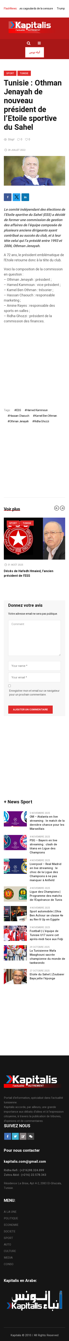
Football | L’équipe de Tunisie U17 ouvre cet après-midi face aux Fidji (46, 935)
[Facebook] (8, 197)
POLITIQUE (11, 1218)
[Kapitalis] (34, 27)
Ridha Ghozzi (41, 421)
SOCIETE (9, 1231)
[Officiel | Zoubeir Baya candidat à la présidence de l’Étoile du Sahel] (35, 539)
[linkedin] (25, 197)
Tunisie (24, 73)
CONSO (8, 1264)
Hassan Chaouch (19, 416)
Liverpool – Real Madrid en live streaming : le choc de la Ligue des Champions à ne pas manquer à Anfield (45, 872)
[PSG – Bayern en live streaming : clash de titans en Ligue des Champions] (15, 842)
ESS (18, 410)
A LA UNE (10, 1212)
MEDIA (8, 1258)
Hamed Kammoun (37, 410)
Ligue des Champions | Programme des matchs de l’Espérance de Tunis (46, 896)
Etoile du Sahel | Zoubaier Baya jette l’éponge (47, 976)
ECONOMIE (11, 1225)
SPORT (10, 73)
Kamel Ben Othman (46, 416)
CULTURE (10, 1251)
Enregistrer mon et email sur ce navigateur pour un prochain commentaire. (34, 693)
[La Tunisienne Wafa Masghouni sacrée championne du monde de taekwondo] (15, 952)
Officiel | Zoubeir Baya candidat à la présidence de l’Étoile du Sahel (29, 573)
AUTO (7, 1244)
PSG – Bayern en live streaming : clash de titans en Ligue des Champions (43, 846)
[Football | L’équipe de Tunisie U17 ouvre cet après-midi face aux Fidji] (15, 933)
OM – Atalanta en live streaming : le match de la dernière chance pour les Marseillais (47, 823)
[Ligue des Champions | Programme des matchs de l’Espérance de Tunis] (15, 894)
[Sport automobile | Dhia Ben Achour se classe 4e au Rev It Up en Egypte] (15, 913)
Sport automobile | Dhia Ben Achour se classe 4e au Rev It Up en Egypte (46, 915)
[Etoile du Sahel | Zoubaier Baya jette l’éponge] (15, 976)
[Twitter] (16, 197)
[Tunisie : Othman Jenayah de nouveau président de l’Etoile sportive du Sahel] (34, 170)
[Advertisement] (34, 362)
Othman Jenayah (19, 421)
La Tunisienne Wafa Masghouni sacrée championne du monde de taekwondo (47, 957)
